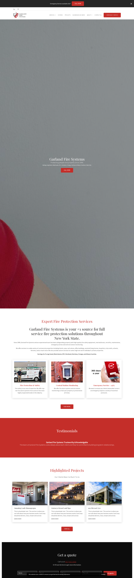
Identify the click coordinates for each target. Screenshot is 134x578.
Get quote (110, 573)
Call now (78, 3)
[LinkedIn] (14, 9)
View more (67, 406)
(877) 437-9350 (70, 561)
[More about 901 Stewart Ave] (104, 493)
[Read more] (30, 372)
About (89, 15)
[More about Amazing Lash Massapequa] (30, 493)
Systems (60, 15)
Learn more (17, 518)
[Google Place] (18, 9)
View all (67, 529)
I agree (103, 574)
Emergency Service (112, 15)
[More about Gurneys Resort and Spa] (67, 493)
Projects (67, 15)
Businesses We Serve (79, 15)
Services (51, 15)
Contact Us (97, 15)
